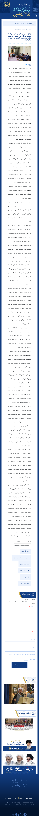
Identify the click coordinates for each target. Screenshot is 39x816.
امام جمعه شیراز (24, 564)
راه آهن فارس (25, 577)
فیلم (28, 680)
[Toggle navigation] (6, 16)
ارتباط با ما (8, 798)
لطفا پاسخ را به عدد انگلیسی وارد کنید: (22, 654)
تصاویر (27, 65)
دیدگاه (32, 607)
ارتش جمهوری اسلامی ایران (21, 558)
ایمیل (32, 639)
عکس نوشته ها (24, 713)
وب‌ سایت (31, 647)
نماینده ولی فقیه (24, 583)
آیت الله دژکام (25, 551)
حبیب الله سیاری (24, 571)
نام (33, 632)
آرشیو (21, 798)
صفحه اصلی (29, 798)
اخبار (15, 798)
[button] (6, 725)
